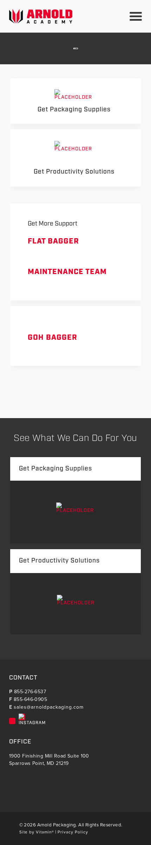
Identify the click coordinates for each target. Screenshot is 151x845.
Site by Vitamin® (36, 832)
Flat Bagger (53, 241)
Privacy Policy (73, 832)
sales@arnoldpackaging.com (49, 707)
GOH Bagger (52, 338)
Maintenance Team (67, 272)
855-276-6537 (30, 692)
